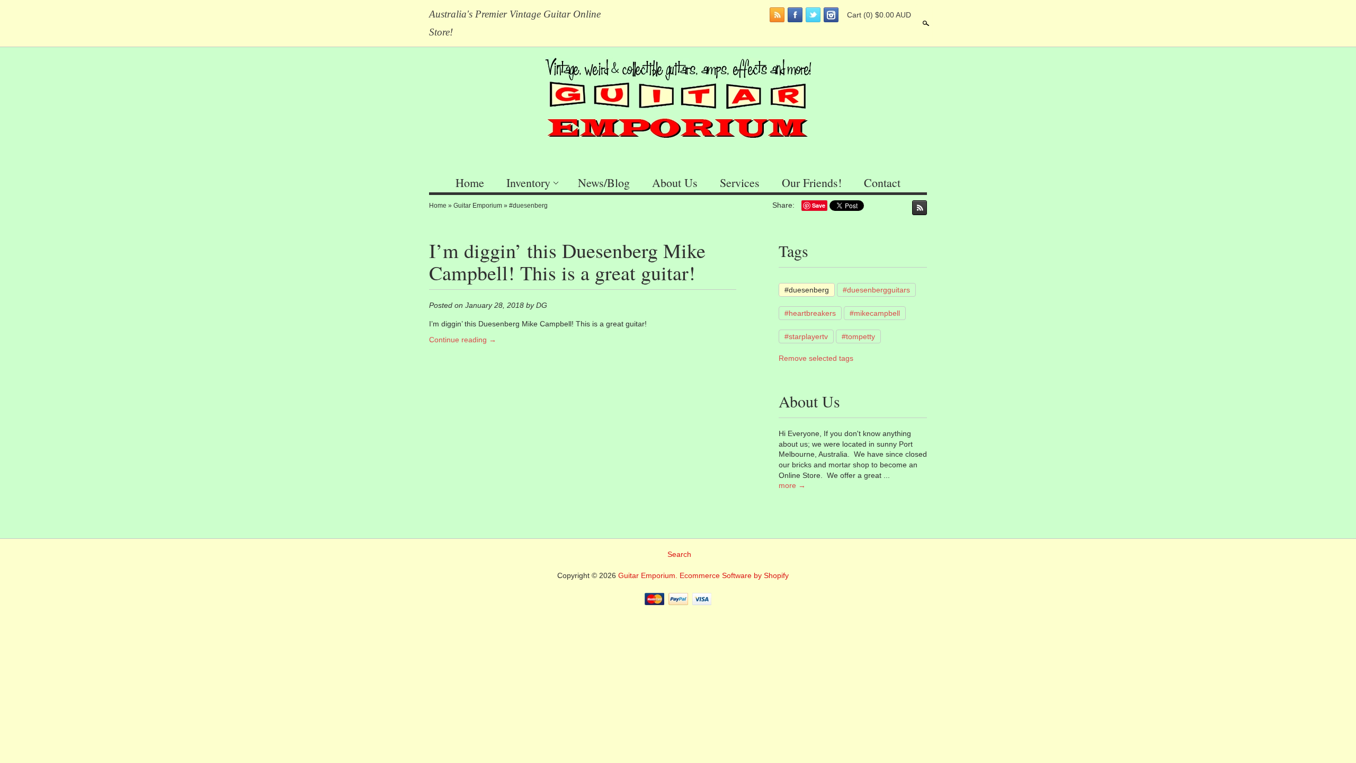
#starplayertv (806, 336)
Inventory (528, 182)
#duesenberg (528, 205)
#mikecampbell (875, 313)
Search (925, 23)
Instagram (831, 14)
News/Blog (604, 182)
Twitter (813, 14)
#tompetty (858, 336)
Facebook (795, 14)
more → (792, 485)
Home (470, 182)
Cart (879, 15)
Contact (882, 182)
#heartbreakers (810, 313)
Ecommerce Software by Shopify (734, 575)
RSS (777, 14)
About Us (675, 182)
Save (818, 205)
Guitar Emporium (477, 205)
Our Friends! (812, 182)
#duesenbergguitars (876, 290)
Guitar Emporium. (649, 575)
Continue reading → (462, 339)
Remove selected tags (816, 358)
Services (740, 182)
